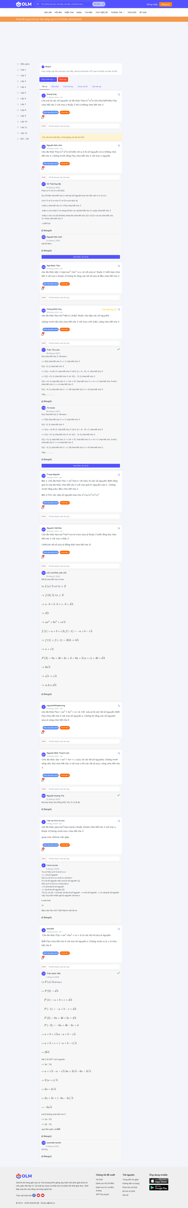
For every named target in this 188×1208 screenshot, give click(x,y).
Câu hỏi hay (68, 86)
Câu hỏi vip (96, 86)
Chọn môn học (47, 79)
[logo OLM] (23, 4)
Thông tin (117, 12)
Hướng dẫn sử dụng (131, 1183)
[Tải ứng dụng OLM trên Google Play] (158, 1187)
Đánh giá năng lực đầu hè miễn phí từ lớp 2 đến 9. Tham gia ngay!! (52, 19)
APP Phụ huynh (102, 1194)
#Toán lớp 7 (65, 112)
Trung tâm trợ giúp (131, 1179)
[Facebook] (34, 1195)
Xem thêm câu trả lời (80, 257)
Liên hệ (125, 1195)
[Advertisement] (92, 42)
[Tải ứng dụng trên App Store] (158, 1181)
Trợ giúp (132, 12)
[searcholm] (38, 4)
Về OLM (142, 12)
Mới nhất (55, 86)
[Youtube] (39, 1195)
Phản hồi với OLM (130, 1187)
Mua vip (63, 79)
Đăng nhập (152, 4)
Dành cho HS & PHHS (105, 1183)
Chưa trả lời (82, 86)
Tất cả (44, 86)
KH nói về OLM (129, 1191)
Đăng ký (166, 4)
